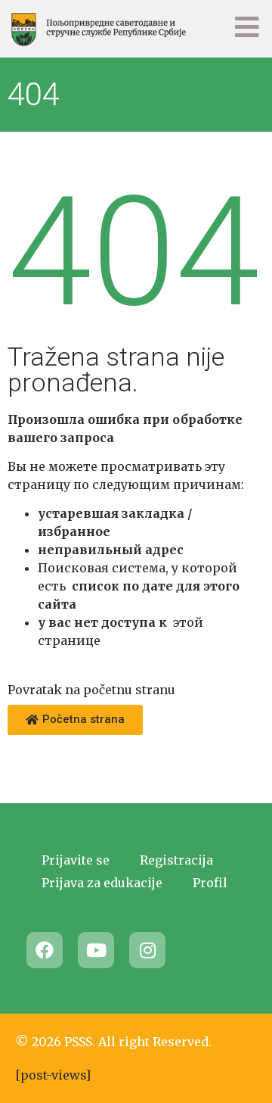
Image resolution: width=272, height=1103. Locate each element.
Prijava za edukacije (102, 882)
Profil (210, 882)
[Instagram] (147, 950)
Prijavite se (76, 860)
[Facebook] (44, 950)
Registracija (176, 860)
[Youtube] (96, 950)
